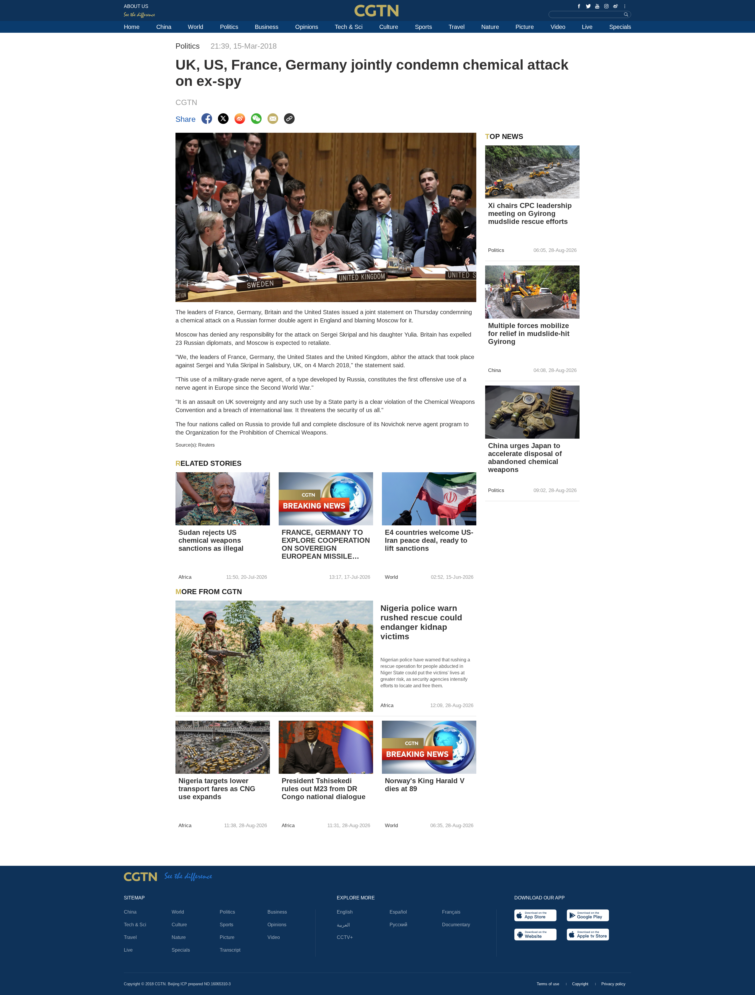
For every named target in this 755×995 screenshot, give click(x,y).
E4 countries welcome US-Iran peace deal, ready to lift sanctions (429, 540)
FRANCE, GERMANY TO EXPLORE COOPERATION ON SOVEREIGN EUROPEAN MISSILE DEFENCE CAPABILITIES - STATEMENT (326, 544)
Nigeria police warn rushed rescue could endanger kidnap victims (421, 622)
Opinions (306, 27)
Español (398, 911)
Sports (423, 27)
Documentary (456, 924)
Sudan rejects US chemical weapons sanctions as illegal (211, 540)
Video (558, 27)
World (195, 27)
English (345, 911)
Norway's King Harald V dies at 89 (425, 785)
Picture (525, 27)
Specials (620, 27)
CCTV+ (345, 937)
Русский (398, 924)
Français (451, 911)
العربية (343, 924)
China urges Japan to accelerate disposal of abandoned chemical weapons (525, 457)
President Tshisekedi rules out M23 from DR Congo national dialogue (323, 789)
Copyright (581, 984)
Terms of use (548, 984)
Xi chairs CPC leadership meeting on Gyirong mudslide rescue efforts (530, 213)
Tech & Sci (348, 27)
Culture (388, 27)
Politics (229, 27)
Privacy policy (613, 984)
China (163, 27)
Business (266, 27)
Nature (490, 27)
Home (131, 27)
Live (587, 27)
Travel (457, 27)
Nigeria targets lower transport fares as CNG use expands (216, 789)
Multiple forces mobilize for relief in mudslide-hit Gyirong (528, 333)
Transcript (230, 950)
